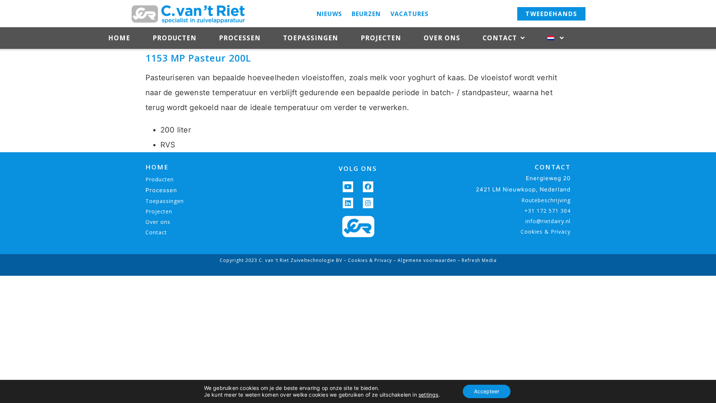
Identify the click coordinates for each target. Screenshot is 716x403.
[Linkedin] (348, 203)
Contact (500, 38)
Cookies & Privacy (546, 231)
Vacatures (409, 14)
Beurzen (366, 14)
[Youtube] (348, 186)
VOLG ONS (358, 168)
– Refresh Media (476, 260)
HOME (157, 167)
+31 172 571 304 (547, 210)
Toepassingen (310, 38)
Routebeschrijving (546, 200)
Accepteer (486, 391)
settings (428, 394)
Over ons (442, 38)
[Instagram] (368, 203)
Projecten (381, 38)
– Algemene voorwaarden (424, 260)
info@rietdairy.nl (548, 221)
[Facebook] (368, 186)
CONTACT (553, 167)
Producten (175, 38)
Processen (240, 38)
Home (119, 38)
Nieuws (329, 14)
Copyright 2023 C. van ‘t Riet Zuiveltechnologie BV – (284, 260)
